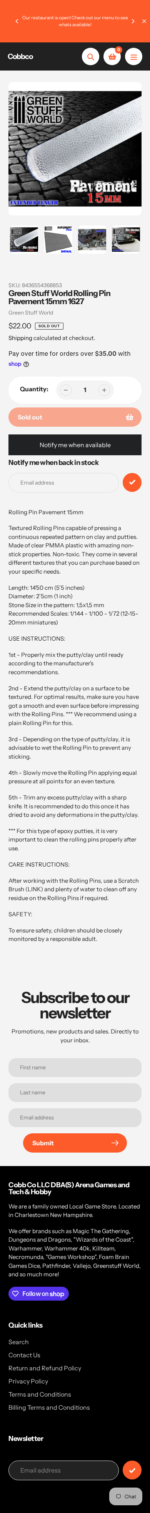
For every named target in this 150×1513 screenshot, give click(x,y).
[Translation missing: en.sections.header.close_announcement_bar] (144, 21)
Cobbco (20, 56)
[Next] (133, 21)
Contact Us (24, 1355)
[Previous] (17, 21)
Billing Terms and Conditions (49, 1407)
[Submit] (132, 1470)
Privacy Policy (28, 1381)
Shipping (20, 338)
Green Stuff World (30, 312)
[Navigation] (133, 56)
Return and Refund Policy (44, 1368)
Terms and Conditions (39, 1394)
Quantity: (34, 389)
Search (18, 1342)
